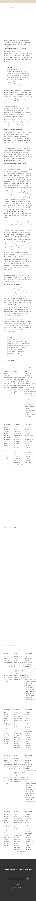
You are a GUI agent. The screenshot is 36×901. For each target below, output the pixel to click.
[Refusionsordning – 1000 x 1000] (18, 525)
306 (18, 464)
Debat (30, 869)
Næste (22, 464)
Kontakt (15, 873)
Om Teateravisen (10, 873)
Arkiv (23, 873)
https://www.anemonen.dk (14, 86)
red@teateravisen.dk (20, 889)
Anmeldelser (13, 869)
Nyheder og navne (23, 869)
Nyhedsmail (27, 873)
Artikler (6, 869)
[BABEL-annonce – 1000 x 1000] (18, 496)
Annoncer (19, 873)
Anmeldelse (7, 368)
